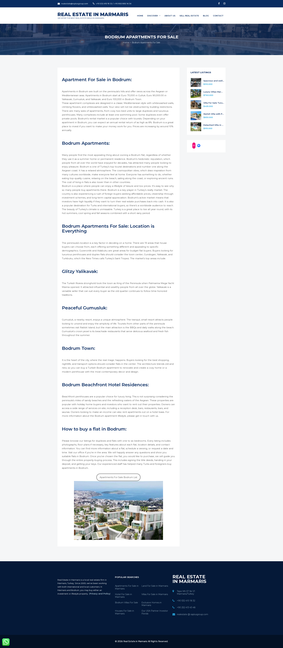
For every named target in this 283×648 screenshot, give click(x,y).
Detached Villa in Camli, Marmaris (213, 125)
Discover (152, 15)
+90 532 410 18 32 (186, 600)
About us (169, 15)
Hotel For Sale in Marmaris (123, 595)
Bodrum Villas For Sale (126, 602)
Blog (206, 15)
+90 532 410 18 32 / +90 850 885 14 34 (113, 4)
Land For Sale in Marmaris (155, 586)
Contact (218, 15)
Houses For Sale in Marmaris (124, 612)
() (100, 593)
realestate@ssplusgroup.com (74, 4)
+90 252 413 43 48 (186, 607)
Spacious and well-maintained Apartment (213, 81)
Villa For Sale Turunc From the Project (213, 103)
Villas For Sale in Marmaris (155, 594)
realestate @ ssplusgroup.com (192, 614)
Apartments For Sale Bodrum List (118, 477)
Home (140, 15)
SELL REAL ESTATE (189, 15)
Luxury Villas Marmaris (213, 92)
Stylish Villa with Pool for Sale (213, 114)
